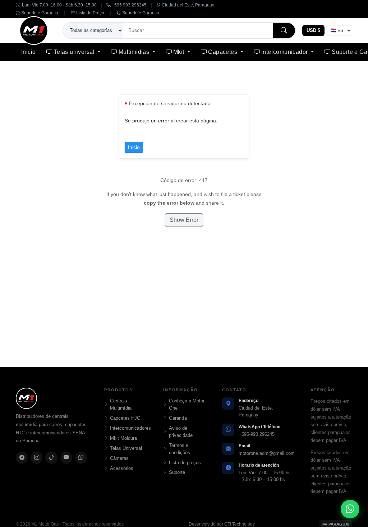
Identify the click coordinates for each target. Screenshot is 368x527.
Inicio (28, 52)
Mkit (179, 52)
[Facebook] (22, 458)
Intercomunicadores (128, 428)
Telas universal (75, 52)
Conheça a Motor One (186, 404)
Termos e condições (179, 449)
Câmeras (119, 458)
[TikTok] (51, 458)
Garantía (178, 418)
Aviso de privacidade (181, 431)
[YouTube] (66, 458)
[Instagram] (36, 458)
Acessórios (121, 468)
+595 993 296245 (129, 5)
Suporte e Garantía (39, 12)
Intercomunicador (285, 52)
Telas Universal (126, 448)
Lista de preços (185, 462)
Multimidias (135, 52)
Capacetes (223, 52)
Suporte (177, 472)
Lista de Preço (89, 12)
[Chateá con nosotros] (350, 509)
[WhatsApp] (81, 458)
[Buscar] (284, 30)
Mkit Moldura (123, 438)
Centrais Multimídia (121, 404)
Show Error (184, 220)
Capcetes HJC (125, 418)
